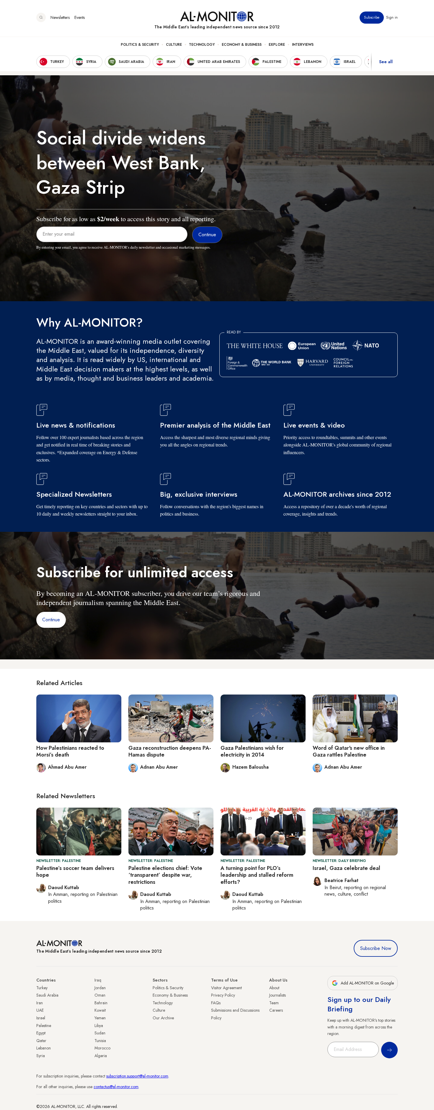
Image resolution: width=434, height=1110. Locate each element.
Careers (276, 1010)
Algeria (100, 1056)
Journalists (277, 995)
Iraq (97, 980)
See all (386, 62)
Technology (202, 44)
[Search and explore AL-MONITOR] (41, 17)
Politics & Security (140, 44)
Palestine (43, 1025)
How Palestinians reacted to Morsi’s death (70, 751)
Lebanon (43, 1048)
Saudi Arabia (47, 995)
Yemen (100, 1018)
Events (79, 17)
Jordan (100, 988)
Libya (98, 1025)
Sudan (99, 1033)
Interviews (303, 44)
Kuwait (100, 1010)
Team (274, 1003)
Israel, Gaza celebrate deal (346, 868)
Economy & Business (242, 44)
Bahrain (100, 1003)
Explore (277, 44)
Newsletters (60, 17)
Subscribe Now (375, 948)
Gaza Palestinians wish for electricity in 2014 (252, 751)
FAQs (216, 1003)
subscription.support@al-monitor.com (137, 1076)
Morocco (102, 1048)
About (274, 988)
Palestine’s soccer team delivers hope (75, 871)
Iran (39, 1003)
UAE (40, 1010)
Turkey (42, 988)
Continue (51, 619)
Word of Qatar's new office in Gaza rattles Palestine (349, 751)
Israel (40, 1018)
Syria (40, 1056)
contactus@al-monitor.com (116, 1087)
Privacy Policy (223, 995)
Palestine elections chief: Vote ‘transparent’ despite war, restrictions (165, 875)
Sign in (392, 17)
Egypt (40, 1033)
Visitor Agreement (226, 988)
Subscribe (371, 17)
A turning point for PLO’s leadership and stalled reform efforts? (257, 875)
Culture (174, 44)
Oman (99, 995)
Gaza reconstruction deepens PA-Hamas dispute (169, 751)
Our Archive (163, 1018)
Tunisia (100, 1041)
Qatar (41, 1041)
